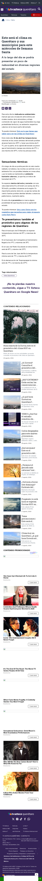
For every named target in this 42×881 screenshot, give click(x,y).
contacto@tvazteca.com (28, 839)
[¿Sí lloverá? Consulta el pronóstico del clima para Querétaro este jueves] (12, 368)
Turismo (23, 15)
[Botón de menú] (2, 9)
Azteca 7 (34, 3)
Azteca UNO (25, 3)
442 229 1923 (25, 841)
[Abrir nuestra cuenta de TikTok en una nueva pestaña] (21, 819)
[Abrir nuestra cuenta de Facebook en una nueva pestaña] (25, 819)
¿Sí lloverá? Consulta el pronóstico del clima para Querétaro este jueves (28, 369)
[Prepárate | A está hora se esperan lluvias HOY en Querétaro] (12, 505)
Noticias (14, 15)
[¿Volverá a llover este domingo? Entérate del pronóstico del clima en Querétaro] (12, 488)
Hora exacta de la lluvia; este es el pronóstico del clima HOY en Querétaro (19, 348)
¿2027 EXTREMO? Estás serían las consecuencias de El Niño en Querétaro (30, 384)
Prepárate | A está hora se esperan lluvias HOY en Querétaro (30, 503)
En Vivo (37, 15)
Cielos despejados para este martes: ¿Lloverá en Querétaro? (30, 435)
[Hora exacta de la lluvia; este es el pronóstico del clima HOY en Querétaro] (21, 326)
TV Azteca (15, 3)
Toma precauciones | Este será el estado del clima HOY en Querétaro (29, 522)
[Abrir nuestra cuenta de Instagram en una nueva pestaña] (17, 819)
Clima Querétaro (9, 275)
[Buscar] (39, 9)
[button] (36, 874)
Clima (8, 20)
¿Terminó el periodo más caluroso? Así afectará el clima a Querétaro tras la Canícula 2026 (30, 471)
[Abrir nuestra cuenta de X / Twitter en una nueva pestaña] (13, 819)
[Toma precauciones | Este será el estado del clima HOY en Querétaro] (12, 522)
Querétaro (4, 15)
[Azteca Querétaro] (21, 9)
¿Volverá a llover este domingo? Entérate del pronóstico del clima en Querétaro (30, 488)
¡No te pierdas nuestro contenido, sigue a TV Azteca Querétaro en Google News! (21, 287)
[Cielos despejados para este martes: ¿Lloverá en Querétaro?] (12, 437)
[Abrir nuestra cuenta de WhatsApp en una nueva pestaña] (28, 819)
